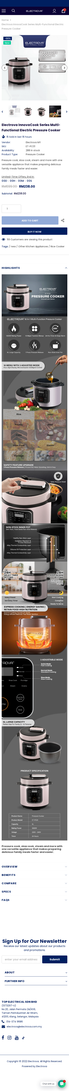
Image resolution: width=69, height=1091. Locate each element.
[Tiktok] (23, 1038)
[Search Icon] (13, 11)
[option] (34, 67)
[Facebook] (3, 1038)
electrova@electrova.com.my (24, 1026)
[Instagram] (9, 1038)
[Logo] (34, 11)
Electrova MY (33, 142)
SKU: (4, 146)
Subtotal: (7, 193)
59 (8, 239)
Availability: (8, 150)
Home (5, 20)
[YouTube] (17, 1038)
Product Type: (10, 154)
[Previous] (5, 68)
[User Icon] (54, 11)
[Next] (64, 68)
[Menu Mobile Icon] (4, 11)
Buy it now (34, 231)
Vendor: (6, 142)
